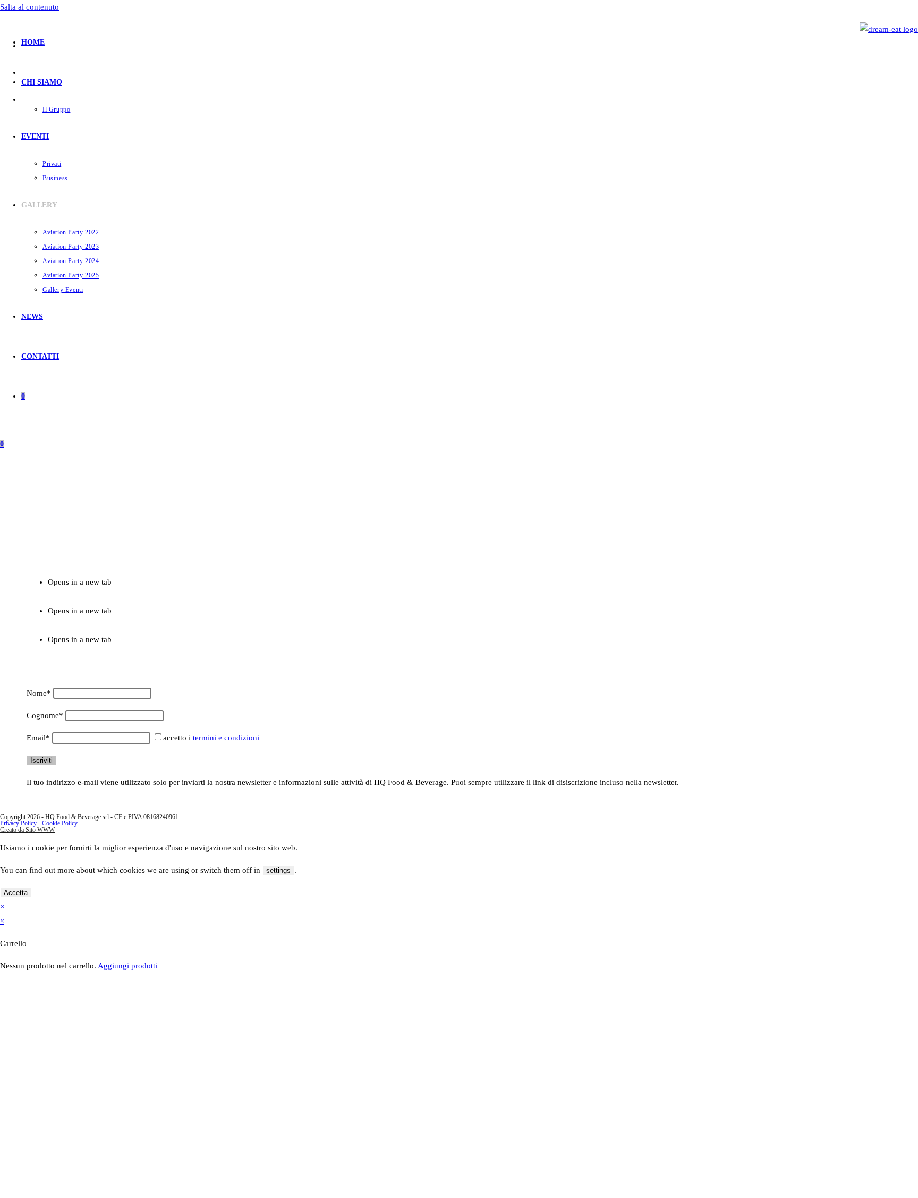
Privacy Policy (18, 823)
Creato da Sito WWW (27, 829)
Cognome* (45, 715)
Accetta (16, 893)
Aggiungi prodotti (127, 965)
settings (278, 870)
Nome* (39, 693)
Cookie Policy (60, 823)
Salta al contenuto (29, 7)
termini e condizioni (226, 737)
